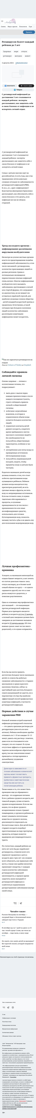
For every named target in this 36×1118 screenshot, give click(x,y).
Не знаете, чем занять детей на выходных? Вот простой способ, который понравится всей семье (18, 944)
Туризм (31, 26)
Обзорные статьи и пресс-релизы (11, 1036)
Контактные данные (8, 1032)
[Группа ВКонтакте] (10, 85)
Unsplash (27, 365)
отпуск (24, 51)
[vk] (15, 903)
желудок (18, 56)
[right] (34, 26)
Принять (29, 32)
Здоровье (7, 51)
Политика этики (6, 1021)
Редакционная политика (9, 1025)
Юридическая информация (10, 1029)
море (16, 51)
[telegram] (22, 903)
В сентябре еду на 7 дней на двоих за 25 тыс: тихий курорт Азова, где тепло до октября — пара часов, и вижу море (17, 931)
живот (27, 56)
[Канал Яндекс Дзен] (26, 85)
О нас (3, 1014)
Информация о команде (9, 1018)
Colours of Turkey (14, 365)
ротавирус (7, 56)
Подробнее (13, 1077)
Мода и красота (12, 26)
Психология (23, 26)
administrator (22, 63)
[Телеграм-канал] (18, 89)
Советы (3, 26)
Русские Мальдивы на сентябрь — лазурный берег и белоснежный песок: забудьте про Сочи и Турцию (16, 918)
